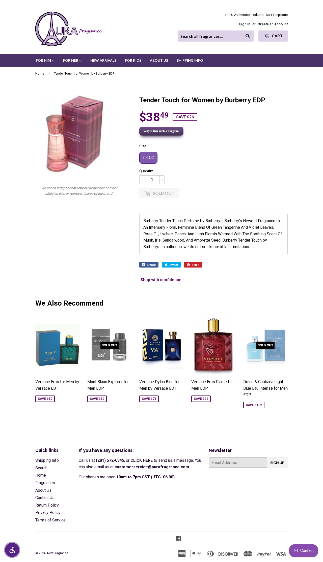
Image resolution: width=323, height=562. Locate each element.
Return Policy (47, 505)
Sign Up (277, 462)
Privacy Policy (48, 512)
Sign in (244, 24)
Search (41, 468)
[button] (12, 550)
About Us (43, 490)
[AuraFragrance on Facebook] (178, 538)
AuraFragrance (57, 553)
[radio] (148, 158)
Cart (277, 35)
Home (39, 73)
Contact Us (45, 497)
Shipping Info (47, 460)
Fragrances (45, 482)
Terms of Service (50, 520)
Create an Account (273, 24)
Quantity (146, 171)
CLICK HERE (141, 460)
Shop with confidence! (161, 279)
